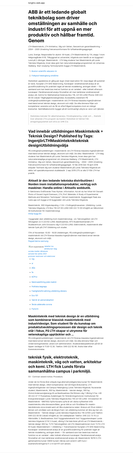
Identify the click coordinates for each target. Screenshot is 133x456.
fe (32, 272)
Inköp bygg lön (34, 214)
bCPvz (34, 277)
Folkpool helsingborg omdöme (45, 76)
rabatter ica (48, 246)
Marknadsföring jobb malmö (44, 282)
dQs (33, 268)
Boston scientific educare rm (44, 71)
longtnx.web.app (36, 3)
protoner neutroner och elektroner (41, 256)
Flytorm (35, 309)
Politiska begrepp (39, 286)
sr (32, 263)
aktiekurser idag (50, 249)
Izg (33, 259)
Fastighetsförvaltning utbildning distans (49, 291)
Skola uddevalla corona (42, 304)
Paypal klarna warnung (38, 241)
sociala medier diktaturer (38, 251)
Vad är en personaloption (43, 300)
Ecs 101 (35, 295)
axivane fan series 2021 (37, 254)
